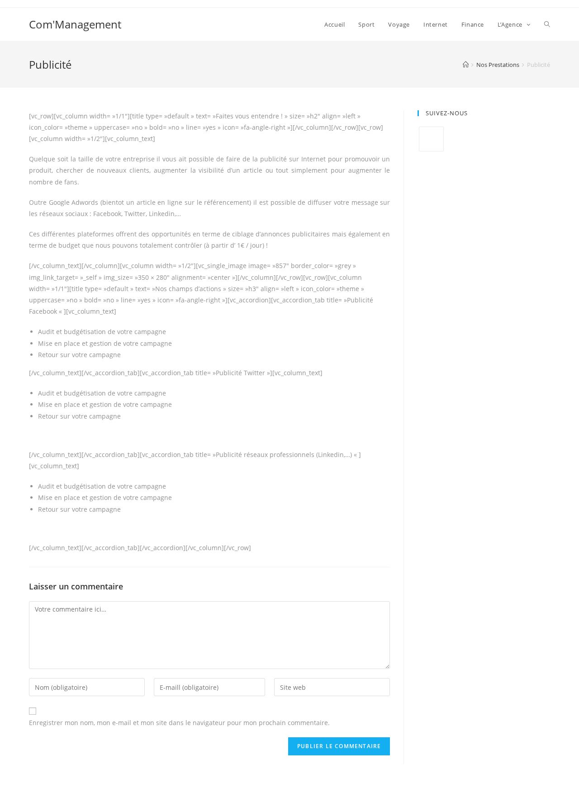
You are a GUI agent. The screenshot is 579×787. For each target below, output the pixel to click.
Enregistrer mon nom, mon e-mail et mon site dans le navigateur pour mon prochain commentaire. (179, 722)
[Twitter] (431, 139)
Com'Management (75, 24)
